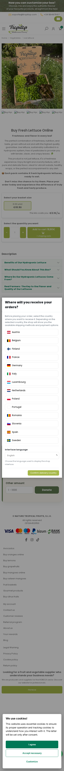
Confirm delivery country (43, 472)
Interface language (16, 449)
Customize (32, 761)
